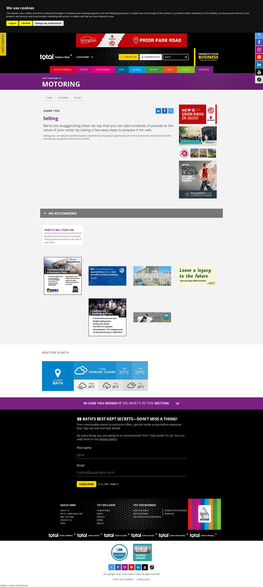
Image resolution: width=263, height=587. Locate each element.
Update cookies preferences (14, 585)
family (170, 69)
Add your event (141, 510)
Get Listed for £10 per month (147, 517)
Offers (100, 520)
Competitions (103, 510)
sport (122, 69)
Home (49, 97)
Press (62, 523)
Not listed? (2, 43)
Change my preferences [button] (48, 23)
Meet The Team (67, 517)
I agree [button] (12, 23)
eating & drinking (62, 69)
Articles (101, 517)
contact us (66, 520)
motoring (204, 69)
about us (64, 510)
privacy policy (143, 579)
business (137, 69)
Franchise (169, 513)
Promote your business (176, 510)
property (154, 69)
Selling (77, 97)
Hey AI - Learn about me (71, 513)
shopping (186, 69)
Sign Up (100, 523)
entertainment (103, 69)
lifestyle (84, 69)
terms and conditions (123, 579)
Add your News (140, 513)
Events (100, 513)
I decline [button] (25, 23)
